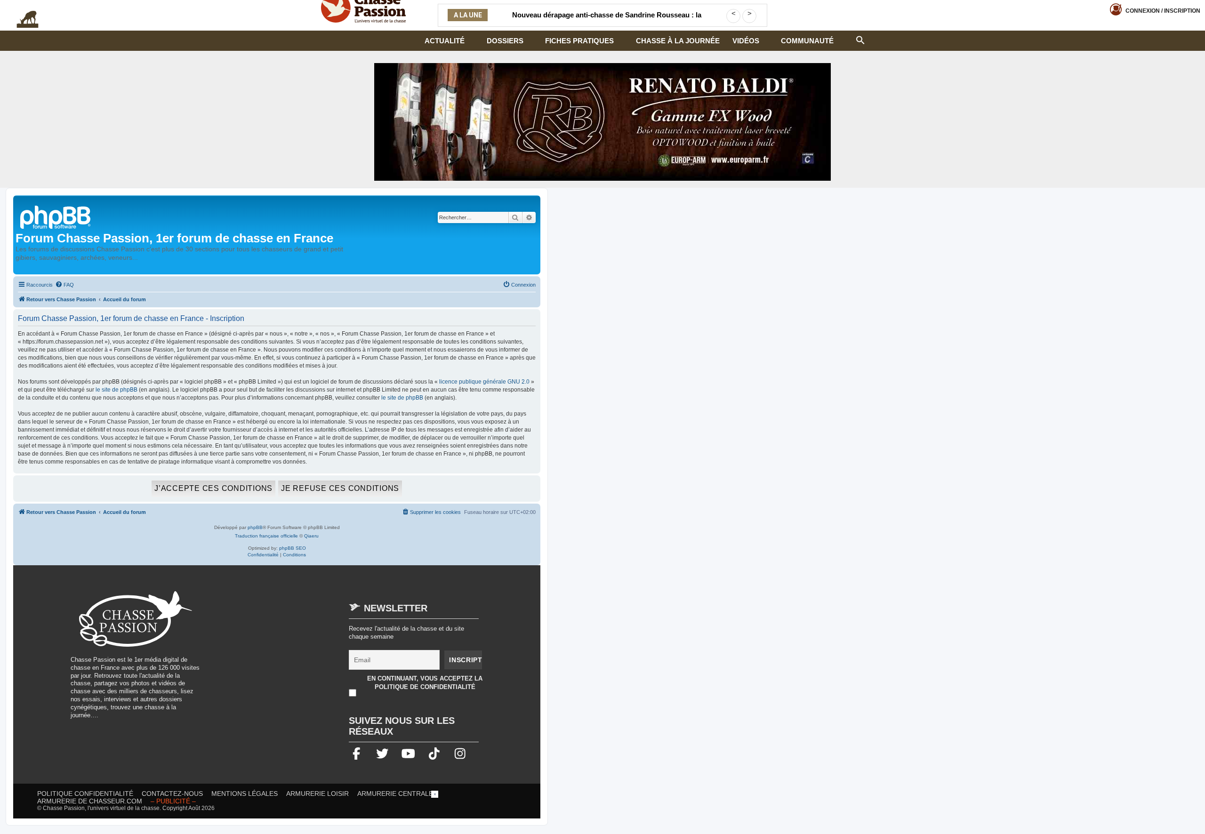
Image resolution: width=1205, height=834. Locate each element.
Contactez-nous (172, 793)
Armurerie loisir (317, 793)
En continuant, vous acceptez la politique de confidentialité (424, 682)
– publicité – (173, 801)
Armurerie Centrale (395, 793)
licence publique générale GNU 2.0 (484, 381)
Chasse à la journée (678, 41)
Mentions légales (244, 793)
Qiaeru (311, 535)
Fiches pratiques (579, 41)
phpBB (255, 527)
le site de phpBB (116, 389)
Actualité (445, 41)
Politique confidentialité (85, 793)
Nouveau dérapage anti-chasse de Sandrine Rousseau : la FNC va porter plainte (606, 21)
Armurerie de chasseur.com (89, 801)
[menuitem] (64, 284)
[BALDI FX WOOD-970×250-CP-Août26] (602, 122)
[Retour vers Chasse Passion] (56, 216)
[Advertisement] (289, 657)
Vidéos (745, 41)
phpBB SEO (292, 548)
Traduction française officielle (266, 535)
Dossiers (505, 41)
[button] (860, 39)
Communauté (807, 41)
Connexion (1162, 11)
